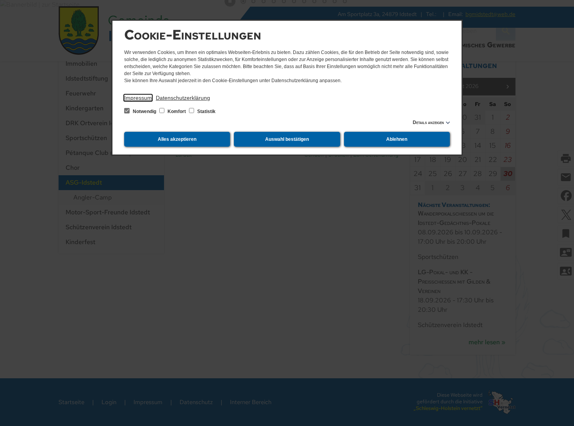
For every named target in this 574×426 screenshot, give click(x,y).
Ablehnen (396, 139)
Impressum (138, 98)
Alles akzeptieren (177, 139)
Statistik (206, 111)
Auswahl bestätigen (287, 139)
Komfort (176, 111)
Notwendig (144, 111)
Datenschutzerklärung (183, 98)
